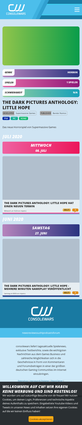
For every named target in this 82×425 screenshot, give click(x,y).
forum (56, 333)
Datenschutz (23, 381)
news (25, 333)
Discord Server (57, 381)
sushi (40, 333)
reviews (32, 333)
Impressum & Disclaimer (39, 381)
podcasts (48, 333)
